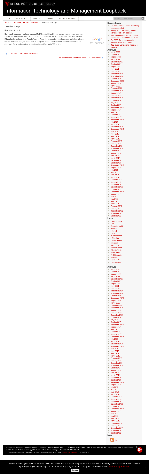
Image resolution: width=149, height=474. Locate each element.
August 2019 (116, 93)
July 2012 (114, 197)
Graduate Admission (43, 452)
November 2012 (117, 187)
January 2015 (116, 144)
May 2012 (114, 199)
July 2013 (114, 170)
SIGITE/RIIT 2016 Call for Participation (23, 54)
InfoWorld (114, 233)
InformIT (114, 231)
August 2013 (116, 168)
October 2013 (116, 163)
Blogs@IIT (85, 452)
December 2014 (117, 146)
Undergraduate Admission (15, 452)
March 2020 (115, 86)
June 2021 (115, 69)
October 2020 (116, 79)
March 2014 (115, 158)
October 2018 (116, 100)
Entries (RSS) (113, 447)
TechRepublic (116, 255)
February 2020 (116, 88)
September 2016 (117, 119)
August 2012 (116, 194)
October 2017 (116, 105)
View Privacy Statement (119, 466)
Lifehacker (115, 238)
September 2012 (117, 192)
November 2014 (117, 148)
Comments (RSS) (127, 447)
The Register (116, 262)
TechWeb (114, 258)
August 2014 (116, 153)
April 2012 (115, 201)
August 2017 (116, 110)
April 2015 (115, 136)
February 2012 (116, 206)
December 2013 (117, 160)
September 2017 (117, 108)
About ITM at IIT (22, 18)
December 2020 (117, 74)
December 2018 (117, 98)
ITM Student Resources (67, 18)
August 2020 (116, 83)
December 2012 (117, 185)
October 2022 (116, 55)
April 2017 (115, 112)
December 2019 (117, 91)
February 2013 (116, 180)
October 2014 (116, 151)
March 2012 (115, 204)
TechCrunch (115, 253)
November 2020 (117, 76)
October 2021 (116, 64)
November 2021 (117, 62)
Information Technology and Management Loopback (65, 11)
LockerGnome (116, 241)
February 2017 (116, 115)
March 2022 (115, 59)
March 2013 (115, 177)
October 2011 (116, 216)
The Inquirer (115, 260)
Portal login (140, 449)
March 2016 (115, 124)
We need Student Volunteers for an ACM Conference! (80, 58)
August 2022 (116, 57)
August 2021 (116, 67)
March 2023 (115, 52)
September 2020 (117, 81)
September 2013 (117, 165)
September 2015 (117, 129)
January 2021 (116, 71)
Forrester (114, 229)
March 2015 (115, 139)
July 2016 (114, 122)
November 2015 (117, 127)
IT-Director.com (116, 236)
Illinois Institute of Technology (30, 4)
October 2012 (116, 189)
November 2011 (117, 213)
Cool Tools (16, 22)
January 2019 (116, 95)
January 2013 (116, 182)
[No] (145, 467)
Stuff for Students (30, 22)
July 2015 (114, 132)
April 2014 (115, 156)
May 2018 (114, 103)
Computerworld (117, 226)
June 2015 (115, 134)
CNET (113, 224)
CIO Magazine (116, 221)
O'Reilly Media (116, 250)
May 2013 (114, 172)
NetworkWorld (116, 248)
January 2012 (116, 209)
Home (8, 18)
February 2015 (116, 141)
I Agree (75, 470)
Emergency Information (70, 452)
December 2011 (117, 211)
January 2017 (116, 117)
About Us (36, 18)
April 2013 (115, 175)
